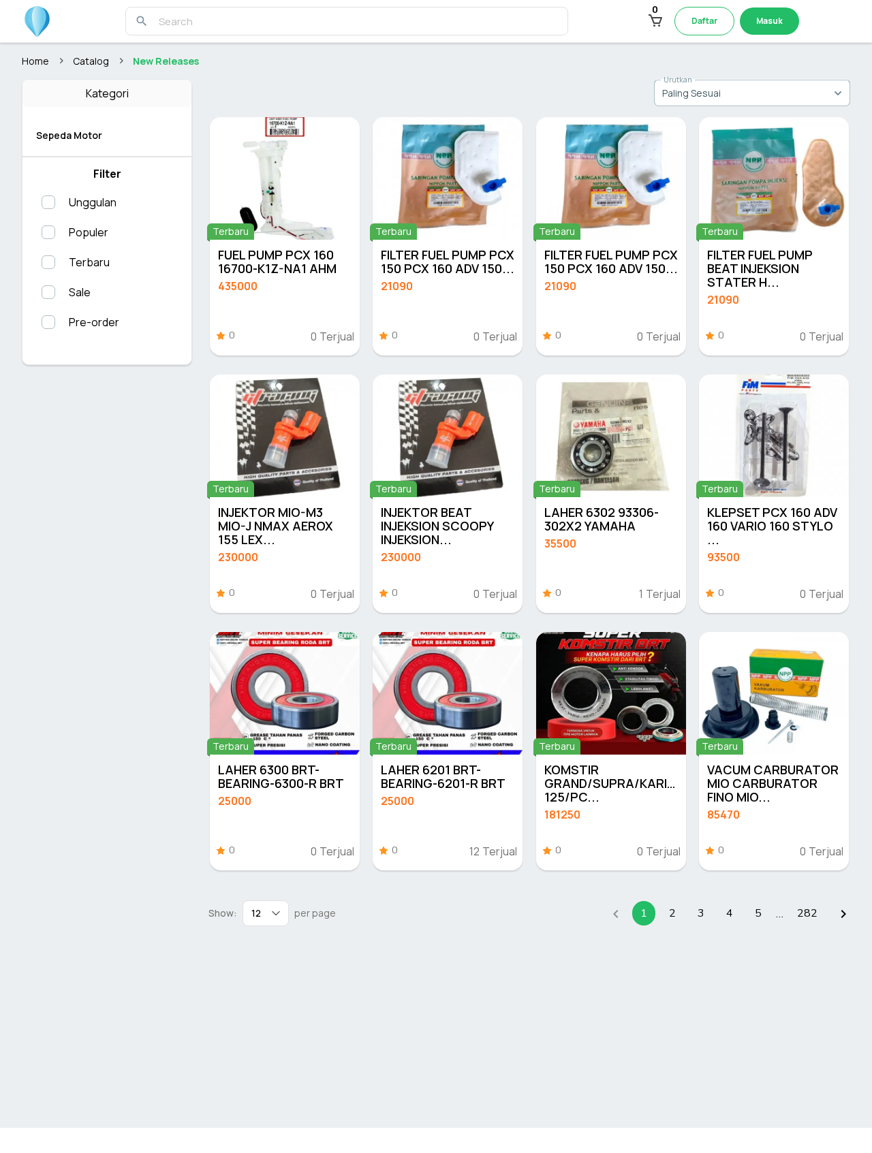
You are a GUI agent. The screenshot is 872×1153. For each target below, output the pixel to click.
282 (807, 913)
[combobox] (752, 92)
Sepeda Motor (69, 135)
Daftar (704, 21)
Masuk (769, 21)
